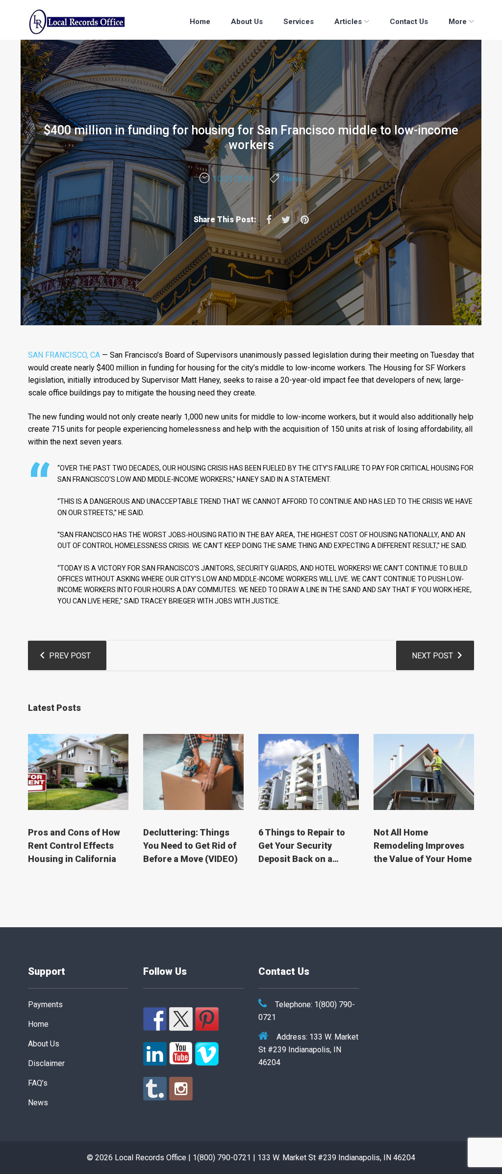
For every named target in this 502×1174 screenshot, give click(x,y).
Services (298, 21)
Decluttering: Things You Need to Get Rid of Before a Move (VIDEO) (190, 845)
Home (200, 21)
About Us (247, 21)
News (292, 178)
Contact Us (409, 21)
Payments (45, 1004)
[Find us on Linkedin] (155, 1054)
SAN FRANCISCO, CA (64, 355)
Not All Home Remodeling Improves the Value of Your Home (423, 845)
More (458, 21)
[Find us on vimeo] (207, 1054)
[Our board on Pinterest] (207, 1019)
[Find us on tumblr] (155, 1088)
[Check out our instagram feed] (181, 1088)
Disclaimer (46, 1063)
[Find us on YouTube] (181, 1054)
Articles (348, 21)
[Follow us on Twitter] (181, 1019)
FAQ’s (38, 1083)
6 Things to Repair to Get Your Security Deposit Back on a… (301, 845)
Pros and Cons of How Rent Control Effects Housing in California (74, 845)
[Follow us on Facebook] (155, 1019)
